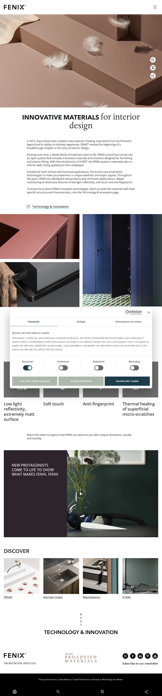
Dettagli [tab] (81, 321)
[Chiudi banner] (149, 312)
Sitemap (95, 679)
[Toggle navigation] (155, 7)
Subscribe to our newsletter (140, 663)
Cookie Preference (81, 679)
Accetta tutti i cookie (127, 381)
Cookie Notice (64, 679)
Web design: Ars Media (112, 679)
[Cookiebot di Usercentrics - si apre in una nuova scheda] (128, 312)
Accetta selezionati (81, 381)
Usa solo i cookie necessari (35, 381)
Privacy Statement (47, 679)
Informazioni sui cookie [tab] (128, 321)
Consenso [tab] (33, 321)
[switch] (63, 367)
